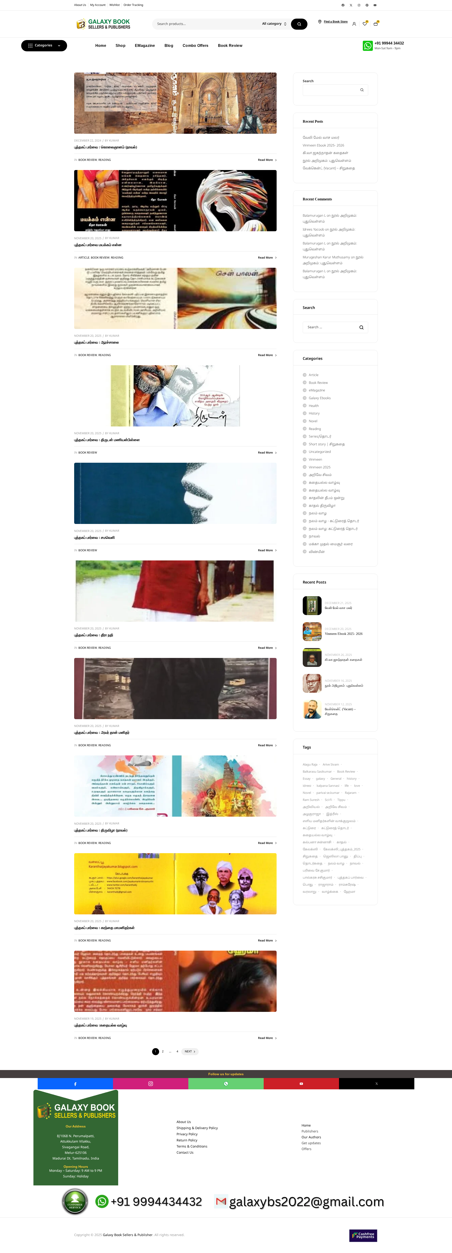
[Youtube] (375, 5)
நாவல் (314, 537)
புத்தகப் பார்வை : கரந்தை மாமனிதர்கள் (104, 928)
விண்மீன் (317, 552)
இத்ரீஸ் (332, 814)
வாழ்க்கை (330, 892)
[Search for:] (335, 327)
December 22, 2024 (87, 140)
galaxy (320, 779)
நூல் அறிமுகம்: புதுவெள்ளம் (327, 161)
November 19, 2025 (87, 1019)
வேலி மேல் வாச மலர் (321, 138)
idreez (307, 786)
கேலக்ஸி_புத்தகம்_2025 (341, 850)
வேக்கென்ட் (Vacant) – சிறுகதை (329, 168)
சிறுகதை (310, 857)
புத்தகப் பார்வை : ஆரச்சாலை (96, 342)
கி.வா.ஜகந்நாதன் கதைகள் (325, 153)
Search (299, 24)
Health (314, 406)
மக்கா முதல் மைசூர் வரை (331, 544)
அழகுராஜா (312, 814)
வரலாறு (309, 892)
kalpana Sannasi (328, 786)
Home (306, 1126)
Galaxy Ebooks (320, 398)
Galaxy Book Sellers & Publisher (128, 1235)
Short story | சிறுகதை (327, 444)
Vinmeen (315, 460)
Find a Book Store (336, 21)
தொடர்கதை (313, 864)
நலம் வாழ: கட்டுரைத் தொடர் (333, 529)
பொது (308, 885)
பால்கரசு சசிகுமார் (317, 878)
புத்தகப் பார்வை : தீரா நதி (93, 635)
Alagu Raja (310, 765)
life (347, 786)
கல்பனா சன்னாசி (317, 842)
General (336, 779)
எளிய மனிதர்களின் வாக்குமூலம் (329, 821)
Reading (104, 160)
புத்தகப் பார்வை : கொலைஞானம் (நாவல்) (105, 147)
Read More (265, 160)
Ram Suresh (311, 800)
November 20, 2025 (87, 238)
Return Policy (187, 1141)
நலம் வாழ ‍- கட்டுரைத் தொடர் (334, 521)
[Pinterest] (367, 5)
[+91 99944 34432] (368, 46)
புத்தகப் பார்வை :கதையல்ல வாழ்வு (100, 1025)
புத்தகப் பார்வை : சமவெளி (94, 537)
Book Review (87, 160)
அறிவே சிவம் (320, 475)
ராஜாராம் (325, 885)
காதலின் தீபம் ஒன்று (326, 498)
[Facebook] (343, 5)
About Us (184, 1122)
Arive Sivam (331, 765)
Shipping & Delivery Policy (197, 1128)
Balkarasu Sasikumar (317, 772)
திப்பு (358, 857)
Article (83, 258)
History (314, 414)
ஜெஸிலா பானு (335, 857)
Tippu (341, 800)
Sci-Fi (328, 800)
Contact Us (185, 1153)
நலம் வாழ (318, 513)
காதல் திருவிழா (322, 506)
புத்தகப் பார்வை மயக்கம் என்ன (98, 245)
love (357, 786)
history (352, 779)
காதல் (342, 842)
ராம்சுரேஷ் (347, 885)
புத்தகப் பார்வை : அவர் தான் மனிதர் (101, 732)
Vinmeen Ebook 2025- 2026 (323, 146)
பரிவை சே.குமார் (316, 871)
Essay (307, 779)
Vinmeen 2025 (320, 468)
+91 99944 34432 (389, 43)
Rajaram (350, 793)
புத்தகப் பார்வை (351, 878)
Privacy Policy (187, 1134)
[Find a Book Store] (320, 22)
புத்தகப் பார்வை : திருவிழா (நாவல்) (100, 830)
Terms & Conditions (192, 1147)
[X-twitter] (351, 5)
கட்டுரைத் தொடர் (335, 828)
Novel (313, 421)
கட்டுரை (309, 828)
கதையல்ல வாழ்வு (324, 483)
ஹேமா (349, 892)
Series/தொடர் (320, 437)
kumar (114, 140)
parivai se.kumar (327, 793)
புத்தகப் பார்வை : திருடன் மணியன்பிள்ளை (107, 440)
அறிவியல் (311, 807)
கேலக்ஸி (310, 850)
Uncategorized (320, 452)
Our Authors (311, 1137)
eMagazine (317, 391)
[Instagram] (359, 5)
